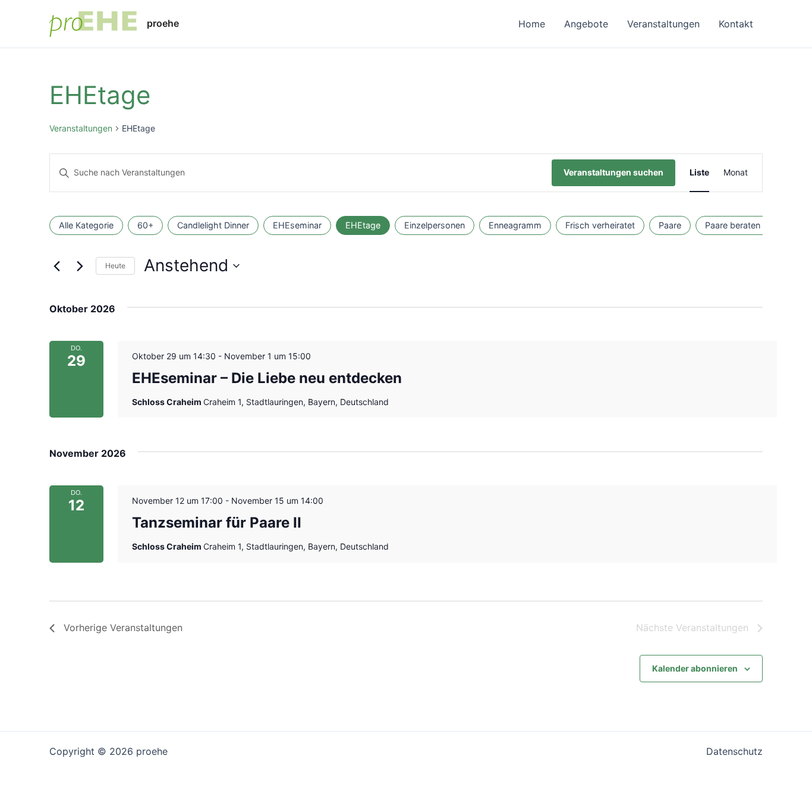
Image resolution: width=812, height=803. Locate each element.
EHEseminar (297, 225)
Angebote (586, 24)
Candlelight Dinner (213, 225)
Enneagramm (515, 225)
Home (531, 24)
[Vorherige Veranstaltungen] (56, 266)
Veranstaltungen (663, 24)
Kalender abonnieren (695, 668)
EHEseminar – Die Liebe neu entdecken (267, 378)
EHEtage (362, 225)
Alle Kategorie (86, 225)
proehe (163, 23)
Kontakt (736, 24)
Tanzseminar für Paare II (216, 522)
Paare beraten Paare (745, 225)
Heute (115, 265)
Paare (670, 225)
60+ (145, 225)
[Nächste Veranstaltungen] (80, 266)
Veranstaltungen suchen (613, 172)
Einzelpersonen (434, 225)
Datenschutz (734, 751)
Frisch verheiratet (600, 225)
